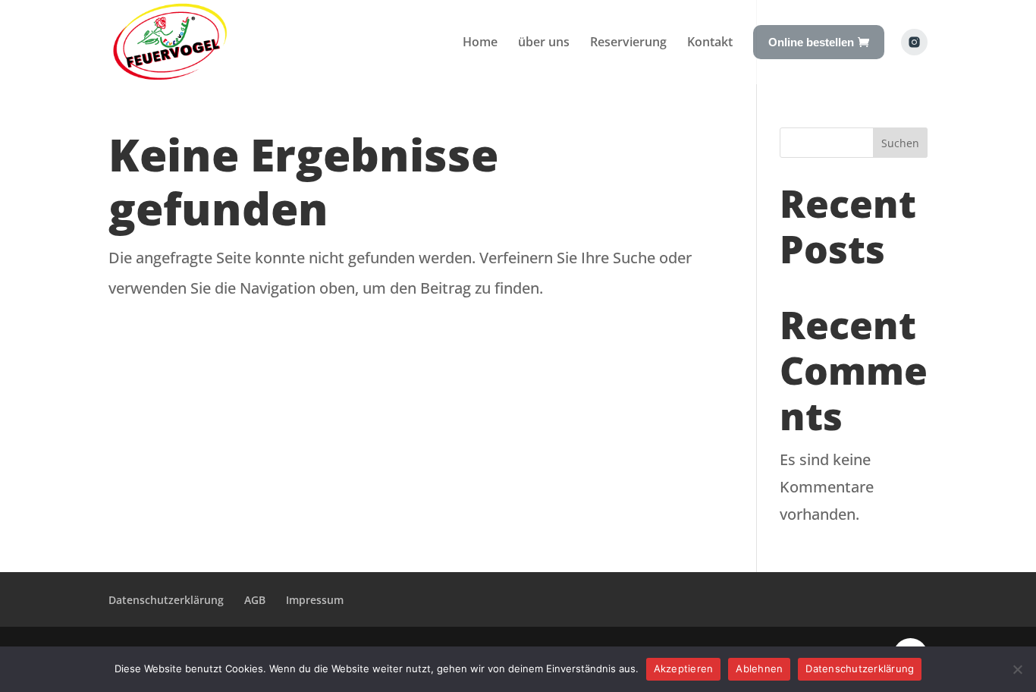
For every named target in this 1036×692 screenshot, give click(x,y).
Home (480, 41)
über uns (544, 41)
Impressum (315, 600)
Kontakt (710, 41)
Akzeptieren (684, 668)
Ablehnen (759, 668)
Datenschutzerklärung (166, 600)
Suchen (900, 143)
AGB (254, 600)
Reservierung (628, 41)
